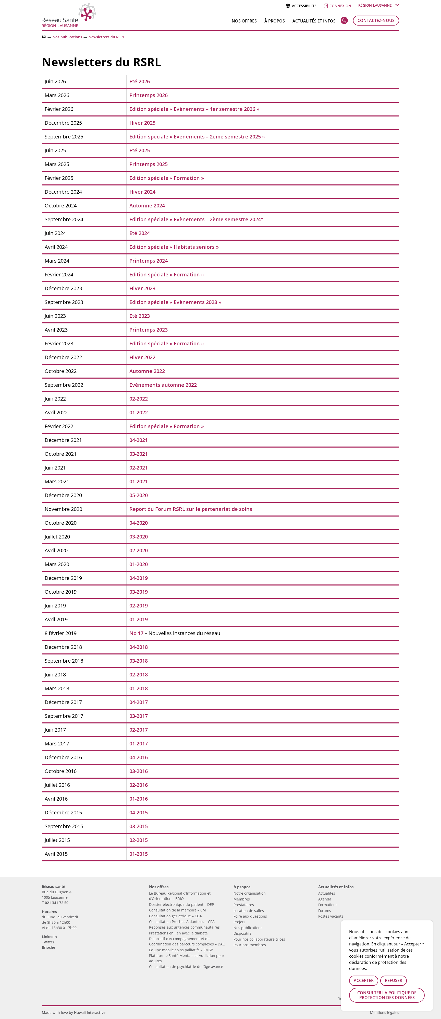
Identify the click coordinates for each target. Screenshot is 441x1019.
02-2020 (138, 550)
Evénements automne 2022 (163, 384)
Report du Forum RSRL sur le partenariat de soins (190, 509)
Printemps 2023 (148, 329)
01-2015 (138, 853)
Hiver (136, 122)
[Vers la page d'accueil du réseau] (44, 37)
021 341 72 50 (56, 902)
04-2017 (138, 702)
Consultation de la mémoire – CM (177, 910)
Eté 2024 (139, 233)
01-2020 (138, 564)
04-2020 (138, 522)
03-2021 (138, 453)
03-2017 (138, 715)
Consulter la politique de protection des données (386, 995)
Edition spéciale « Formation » (166, 177)
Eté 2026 (139, 81)
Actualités (326, 893)
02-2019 (138, 605)
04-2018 (138, 646)
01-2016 (138, 798)
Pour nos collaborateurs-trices (259, 939)
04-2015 (138, 812)
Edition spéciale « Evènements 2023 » (175, 302)
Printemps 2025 (148, 164)
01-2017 (138, 743)
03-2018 (138, 660)
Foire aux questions (250, 916)
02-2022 (138, 398)
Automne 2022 (147, 371)
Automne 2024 (147, 205)
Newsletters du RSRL (107, 36)
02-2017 (138, 729)
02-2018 (138, 674)
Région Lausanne (375, 5)
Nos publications (67, 36)
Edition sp (141, 246)
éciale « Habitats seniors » (186, 246)
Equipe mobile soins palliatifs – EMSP (181, 949)
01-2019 (138, 619)
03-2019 (138, 591)
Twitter (48, 942)
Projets (239, 921)
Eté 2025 (139, 150)
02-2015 (138, 840)
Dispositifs (242, 933)
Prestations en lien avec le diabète (178, 933)
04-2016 (138, 757)
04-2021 (138, 440)
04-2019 (138, 578)
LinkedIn (49, 936)
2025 (149, 122)
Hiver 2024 (142, 191)
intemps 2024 (151, 260)
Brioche (48, 947)
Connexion (340, 5)
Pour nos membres (250, 944)
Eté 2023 (139, 315)
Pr (132, 260)
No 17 (136, 633)
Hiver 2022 (142, 357)
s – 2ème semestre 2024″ (232, 219)
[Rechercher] (344, 21)
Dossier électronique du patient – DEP (181, 904)
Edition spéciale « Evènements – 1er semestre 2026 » (194, 109)
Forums (324, 910)
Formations (327, 904)
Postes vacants (330, 916)
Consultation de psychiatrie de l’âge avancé (186, 966)
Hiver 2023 (142, 288)
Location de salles (249, 910)
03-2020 (138, 536)
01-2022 (138, 412)
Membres (242, 899)
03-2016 (138, 771)
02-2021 (138, 467)
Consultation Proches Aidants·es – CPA (182, 921)
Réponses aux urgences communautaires (184, 927)
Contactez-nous (376, 20)
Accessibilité (304, 5)
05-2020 (138, 495)
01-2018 (138, 688)
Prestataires (244, 904)
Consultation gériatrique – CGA (175, 915)
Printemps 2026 (148, 95)
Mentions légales (384, 1012)
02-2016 (138, 784)
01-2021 (138, 481)
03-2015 (138, 826)
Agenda (324, 899)
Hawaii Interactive (89, 1012)
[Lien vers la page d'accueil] (69, 25)
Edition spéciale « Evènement (165, 219)
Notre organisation (250, 893)
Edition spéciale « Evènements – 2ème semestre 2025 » (197, 136)
